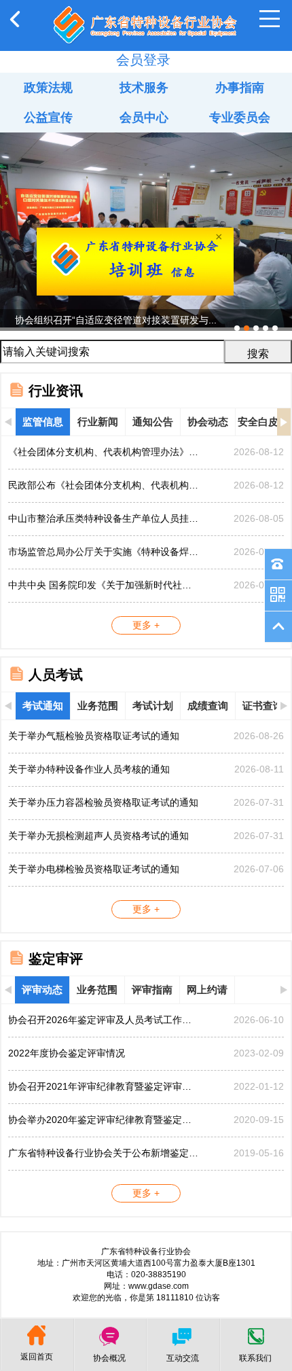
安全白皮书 (263, 421)
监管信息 (42, 421)
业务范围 (97, 705)
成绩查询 (207, 705)
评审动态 (42, 989)
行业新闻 (97, 421)
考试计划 (152, 705)
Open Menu (269, 19)
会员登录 (143, 59)
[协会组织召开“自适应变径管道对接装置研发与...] (146, 137)
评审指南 (152, 989)
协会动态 (207, 421)
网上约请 (207, 989)
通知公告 (152, 421)
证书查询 (262, 705)
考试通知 (42, 705)
